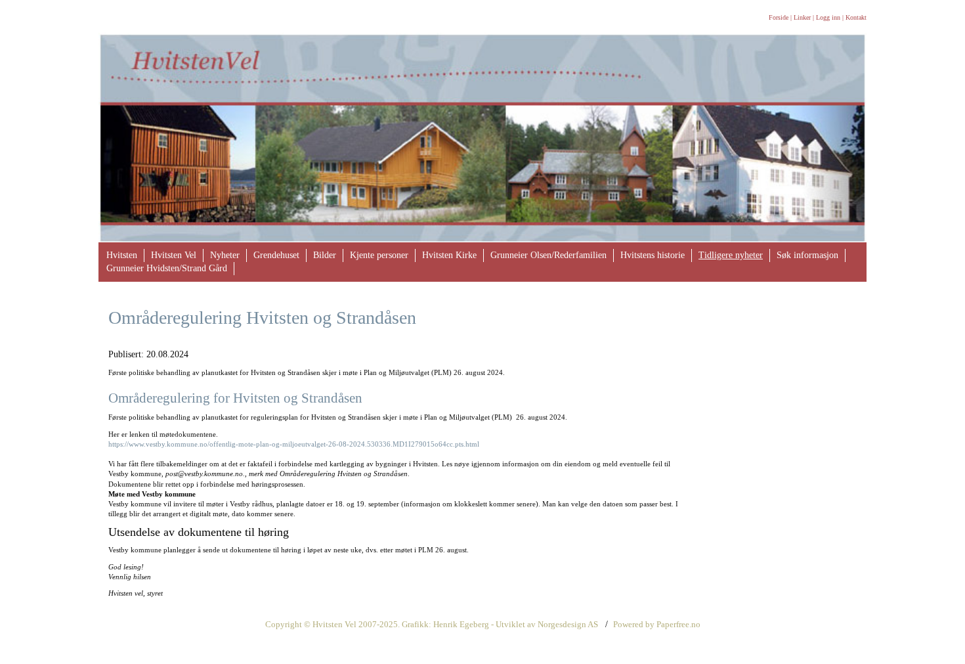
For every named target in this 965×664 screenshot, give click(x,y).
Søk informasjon (807, 255)
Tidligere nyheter (730, 255)
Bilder (324, 255)
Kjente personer (379, 255)
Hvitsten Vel (173, 255)
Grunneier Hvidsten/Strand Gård (166, 268)
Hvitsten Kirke (449, 255)
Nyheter (225, 255)
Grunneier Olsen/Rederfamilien (548, 255)
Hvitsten (121, 255)
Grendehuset (276, 255)
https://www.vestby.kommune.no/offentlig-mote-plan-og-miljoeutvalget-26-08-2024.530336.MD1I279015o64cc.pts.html (293, 444)
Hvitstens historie (652, 255)
